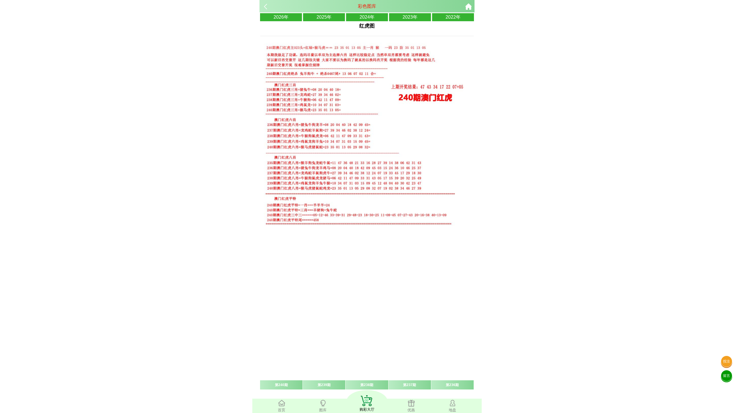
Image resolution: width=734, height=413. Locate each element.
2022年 (453, 17)
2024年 (367, 17)
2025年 (324, 17)
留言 (726, 376)
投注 (726, 361)
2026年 (281, 17)
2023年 (410, 17)
